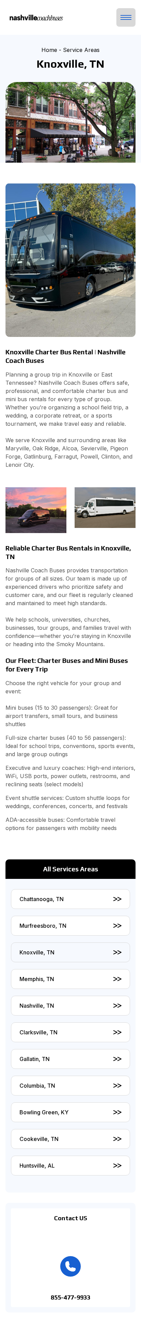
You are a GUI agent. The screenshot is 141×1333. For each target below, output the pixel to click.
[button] (126, 17)
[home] (34, 17)
